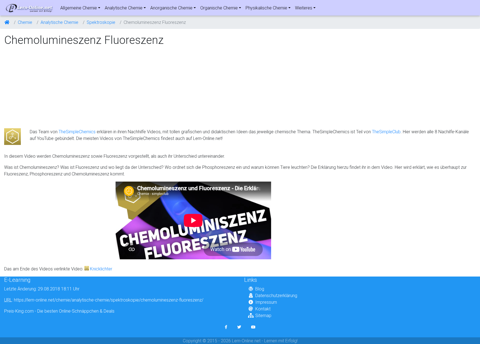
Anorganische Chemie (171, 8)
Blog (259, 289)
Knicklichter (101, 269)
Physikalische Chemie (266, 8)
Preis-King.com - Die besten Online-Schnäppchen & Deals (59, 311)
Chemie (25, 22)
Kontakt (263, 309)
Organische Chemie (219, 8)
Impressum (266, 302)
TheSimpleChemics (77, 131)
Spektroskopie (101, 22)
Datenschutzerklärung (276, 295)
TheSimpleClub (386, 131)
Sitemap (263, 315)
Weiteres (303, 8)
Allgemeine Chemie (78, 8)
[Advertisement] (51, 88)
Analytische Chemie (123, 8)
